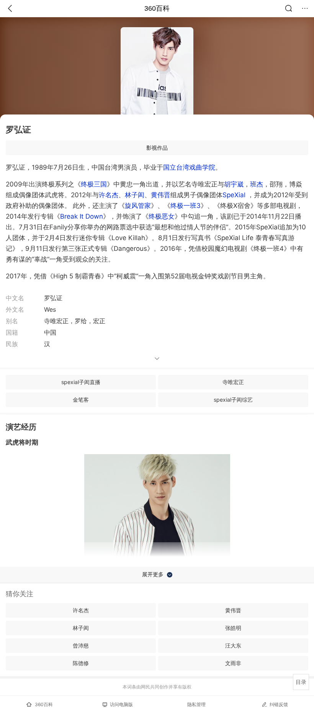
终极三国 (94, 184)
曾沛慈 (81, 645)
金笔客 (81, 399)
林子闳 (134, 195)
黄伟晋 (160, 195)
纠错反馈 (279, 704)
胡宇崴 (234, 184)
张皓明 (233, 628)
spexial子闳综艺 (233, 399)
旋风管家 (138, 205)
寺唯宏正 (233, 382)
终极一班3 (185, 205)
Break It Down (81, 216)
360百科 (157, 8)
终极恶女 (162, 216)
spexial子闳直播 (80, 382)
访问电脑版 (121, 704)
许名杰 (108, 195)
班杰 (256, 184)
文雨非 (233, 663)
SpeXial (233, 195)
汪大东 (233, 645)
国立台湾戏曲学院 (189, 167)
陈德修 (81, 663)
